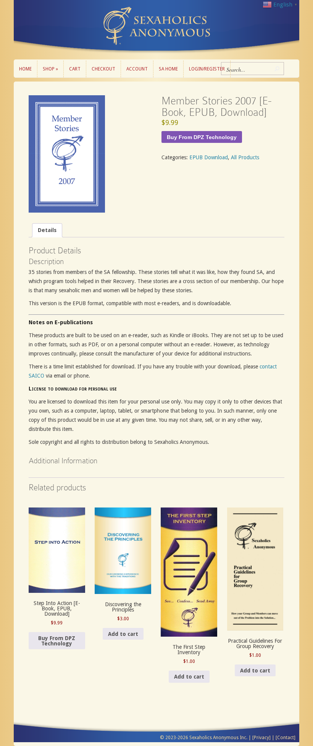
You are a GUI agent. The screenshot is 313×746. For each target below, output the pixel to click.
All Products (245, 157)
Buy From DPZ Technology (202, 137)
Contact (285, 737)
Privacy (261, 737)
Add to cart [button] (123, 634)
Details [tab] (47, 230)
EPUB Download (208, 157)
